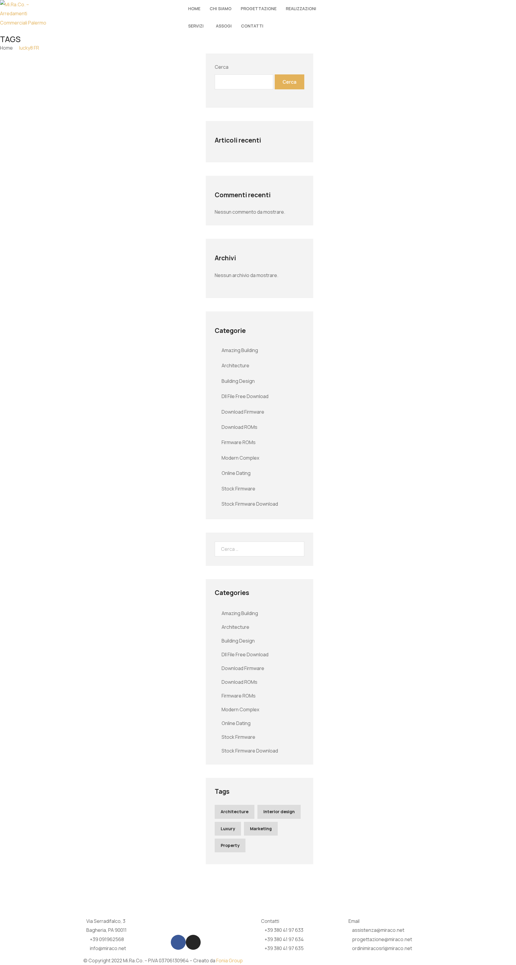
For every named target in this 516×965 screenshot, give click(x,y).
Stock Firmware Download (250, 504)
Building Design (238, 381)
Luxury (228, 828)
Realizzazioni (301, 8)
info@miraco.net (108, 948)
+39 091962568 (107, 939)
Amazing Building (240, 350)
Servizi (196, 26)
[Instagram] (193, 942)
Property (230, 845)
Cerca (221, 67)
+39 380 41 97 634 (284, 939)
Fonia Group (229, 960)
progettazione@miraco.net (382, 939)
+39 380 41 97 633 (284, 930)
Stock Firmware (238, 488)
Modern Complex (240, 458)
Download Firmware (243, 412)
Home (194, 8)
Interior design (279, 811)
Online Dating (236, 473)
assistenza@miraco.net (378, 930)
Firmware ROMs (239, 442)
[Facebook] (178, 942)
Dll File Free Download (245, 396)
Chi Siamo (220, 8)
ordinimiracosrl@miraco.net (382, 948)
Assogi (224, 26)
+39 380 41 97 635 (284, 948)
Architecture (235, 365)
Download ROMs (239, 427)
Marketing (261, 828)
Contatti (252, 26)
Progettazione (259, 8)
